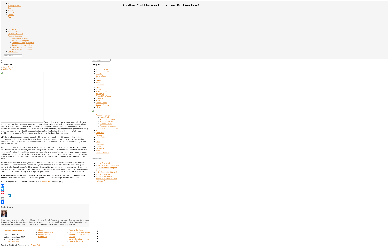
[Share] (45, 202)
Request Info (13, 52)
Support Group (106, 124)
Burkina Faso (7, 69)
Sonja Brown (8, 67)
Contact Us (100, 133)
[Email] (45, 198)
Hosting (99, 87)
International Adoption (20, 40)
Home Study (105, 117)
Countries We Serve (15, 34)
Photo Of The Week (103, 96)
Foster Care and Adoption (22, 47)
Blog (9, 8)
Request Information (46, 234)
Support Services (102, 105)
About (10, 3)
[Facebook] (45, 185)
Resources (100, 98)
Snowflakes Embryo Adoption (23, 43)
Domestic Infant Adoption (22, 45)
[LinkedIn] (45, 195)
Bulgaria (99, 74)
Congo (98, 78)
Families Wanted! (102, 153)
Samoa (98, 100)
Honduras (100, 85)
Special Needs (101, 103)
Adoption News (102, 69)
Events (98, 80)
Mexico (98, 89)
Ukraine (99, 107)
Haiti (98, 82)
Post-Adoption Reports (109, 128)
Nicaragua (100, 94)
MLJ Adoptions (101, 91)
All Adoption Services (20, 38)
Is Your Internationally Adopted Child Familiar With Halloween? (106, 178)
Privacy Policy (36, 245)
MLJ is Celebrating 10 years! (106, 172)
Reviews (11, 10)
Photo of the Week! (103, 163)
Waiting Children (14, 6)
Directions (15, 241)
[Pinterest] (45, 192)
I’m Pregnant (13, 29)
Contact (11, 12)
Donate (11, 15)
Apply (10, 17)
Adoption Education (107, 119)
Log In (64, 245)
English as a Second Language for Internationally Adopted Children (107, 167)
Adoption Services (15, 36)
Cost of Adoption (102, 137)
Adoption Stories (14, 31)
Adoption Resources (108, 126)
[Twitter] (45, 189)
